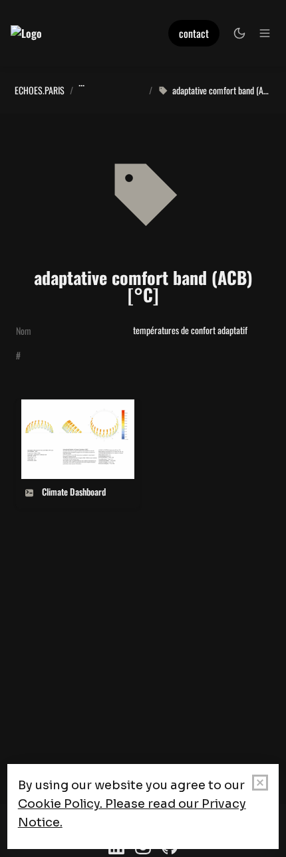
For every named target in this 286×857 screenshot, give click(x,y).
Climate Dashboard (53, 407)
